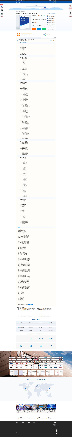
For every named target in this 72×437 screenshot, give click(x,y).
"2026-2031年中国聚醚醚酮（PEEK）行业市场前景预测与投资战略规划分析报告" (51, 20)
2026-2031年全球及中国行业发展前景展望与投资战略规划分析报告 (26, 309)
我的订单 (53, 0)
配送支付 (29, 422)
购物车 (50, 0)
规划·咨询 (39, 422)
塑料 (24, 11)
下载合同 (41, 15)
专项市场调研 (22, 0)
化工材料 (23, 11)
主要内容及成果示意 (22, 40)
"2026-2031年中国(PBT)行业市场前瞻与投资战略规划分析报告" (51, 18)
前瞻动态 (17, 402)
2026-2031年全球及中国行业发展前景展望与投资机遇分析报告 (26, 308)
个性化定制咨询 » (30, 304)
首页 (19, 11)
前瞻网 (16, 0)
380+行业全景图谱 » (44, 8)
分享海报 (44, 15)
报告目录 (18, 40)
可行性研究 (19, 0)
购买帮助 (23, 422)
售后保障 (34, 422)
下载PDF (39, 15)
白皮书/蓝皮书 (24, 0)
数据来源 (26, 40)
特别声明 (29, 40)
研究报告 (21, 11)
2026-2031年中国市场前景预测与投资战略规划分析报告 (44, 316)
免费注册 (55, 0)
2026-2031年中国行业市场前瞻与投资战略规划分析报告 (44, 308)
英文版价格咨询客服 (44, 19)
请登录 (49, 0)
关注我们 (56, 429)
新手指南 (17, 422)
